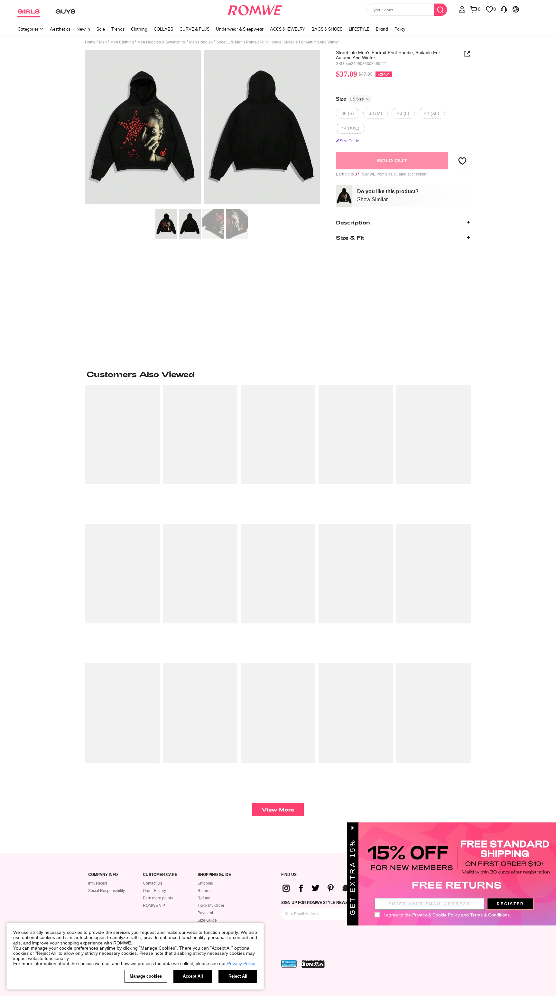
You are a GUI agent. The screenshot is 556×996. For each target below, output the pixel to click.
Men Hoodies (201, 42)
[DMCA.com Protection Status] (313, 964)
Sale (101, 29)
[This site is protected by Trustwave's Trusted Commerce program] (289, 964)
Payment (205, 913)
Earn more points (158, 898)
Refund (204, 898)
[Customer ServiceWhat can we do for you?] (504, 9)
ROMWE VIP (154, 905)
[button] (462, 160)
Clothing (139, 29)
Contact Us (152, 883)
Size (350, 98)
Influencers (97, 883)
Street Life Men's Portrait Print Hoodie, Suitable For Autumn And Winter (388, 55)
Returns (204, 890)
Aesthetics (60, 29)
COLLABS (163, 29)
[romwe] (254, 9)
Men (103, 42)
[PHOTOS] (202, 128)
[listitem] (122, 452)
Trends (118, 29)
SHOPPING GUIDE (214, 875)
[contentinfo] (333, 888)
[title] (278, 374)
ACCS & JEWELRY (287, 29)
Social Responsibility (106, 890)
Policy (399, 29)
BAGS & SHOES (326, 29)
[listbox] (462, 9)
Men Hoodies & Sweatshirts (161, 42)
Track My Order (211, 905)
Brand (382, 29)
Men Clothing (122, 42)
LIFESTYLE (359, 29)
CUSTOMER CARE (160, 875)
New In (83, 29)
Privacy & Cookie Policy (436, 914)
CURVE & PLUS (194, 29)
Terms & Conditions (490, 914)
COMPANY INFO (103, 875)
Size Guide (207, 920)
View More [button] (278, 809)
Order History (154, 890)
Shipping (205, 883)
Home (90, 42)
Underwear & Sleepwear (240, 29)
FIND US (289, 875)
